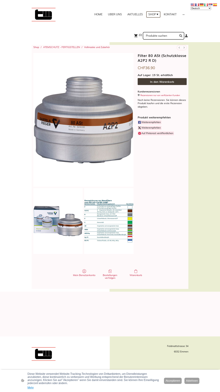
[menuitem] (179, 47)
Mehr (31, 387)
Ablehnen (192, 380)
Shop (36, 47)
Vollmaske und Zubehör (97, 47)
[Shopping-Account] (186, 36)
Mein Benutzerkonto (84, 275)
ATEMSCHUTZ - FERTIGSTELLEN (61, 47)
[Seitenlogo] (44, 15)
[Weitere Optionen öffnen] (183, 14)
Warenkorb (136, 275)
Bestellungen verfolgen (110, 276)
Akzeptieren (173, 380)
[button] (181, 36)
